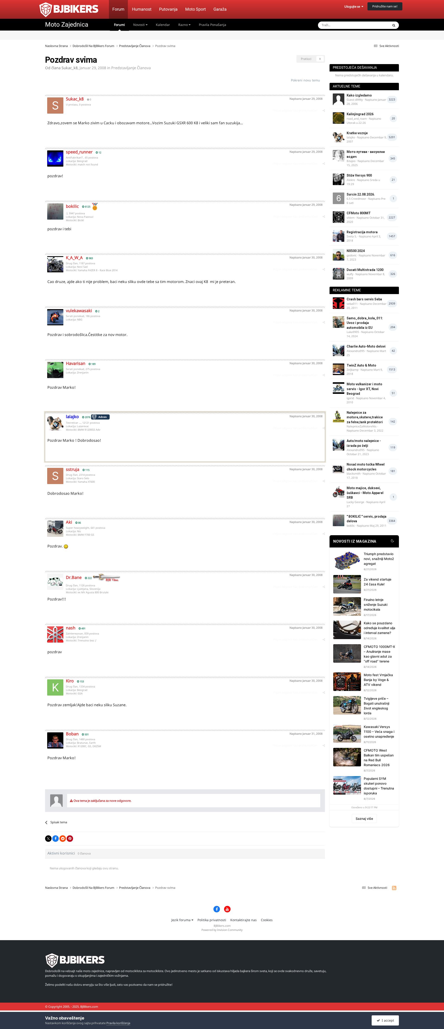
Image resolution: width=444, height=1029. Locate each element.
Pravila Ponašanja (212, 24)
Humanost (141, 9)
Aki (69, 522)
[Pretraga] (394, 25)
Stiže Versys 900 (359, 175)
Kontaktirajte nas (243, 920)
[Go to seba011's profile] (338, 303)
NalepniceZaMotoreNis (361, 426)
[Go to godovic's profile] (338, 255)
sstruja (72, 469)
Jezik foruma (181, 920)
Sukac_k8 (70, 67)
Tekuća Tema (373, 25)
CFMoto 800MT (359, 213)
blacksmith (354, 474)
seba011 (352, 304)
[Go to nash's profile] (55, 634)
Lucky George (355, 502)
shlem (351, 218)
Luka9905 (353, 332)
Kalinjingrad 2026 (360, 114)
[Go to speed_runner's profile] (55, 158)
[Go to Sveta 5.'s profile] (338, 236)
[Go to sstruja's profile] (55, 476)
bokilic (72, 206)
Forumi (119, 24)
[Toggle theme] (392, 541)
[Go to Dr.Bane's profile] (55, 582)
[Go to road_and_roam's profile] (338, 118)
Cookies (267, 920)
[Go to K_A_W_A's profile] (55, 264)
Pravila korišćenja (118, 1023)
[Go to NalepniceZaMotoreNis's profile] (338, 416)
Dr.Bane (74, 577)
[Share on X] (48, 838)
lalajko (351, 137)
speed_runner (79, 152)
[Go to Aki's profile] (55, 529)
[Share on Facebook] (55, 838)
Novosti (139, 24)
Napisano (306, 99)
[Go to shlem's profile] (338, 217)
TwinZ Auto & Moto (361, 365)
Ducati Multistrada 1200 (365, 270)
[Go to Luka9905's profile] (338, 322)
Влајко (351, 161)
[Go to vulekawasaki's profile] (55, 317)
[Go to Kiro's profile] (55, 687)
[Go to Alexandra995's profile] (338, 350)
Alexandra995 (356, 351)
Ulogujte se (352, 6)
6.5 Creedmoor (356, 199)
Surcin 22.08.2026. (361, 194)
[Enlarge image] (66, 546)
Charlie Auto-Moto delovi (366, 346)
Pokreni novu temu (305, 80)
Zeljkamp (352, 370)
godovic (352, 255)
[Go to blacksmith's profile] (338, 468)
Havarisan (75, 363)
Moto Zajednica (66, 24)
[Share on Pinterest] (70, 838)
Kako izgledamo (359, 95)
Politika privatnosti (211, 920)
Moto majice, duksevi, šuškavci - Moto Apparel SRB (365, 492)
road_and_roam (357, 119)
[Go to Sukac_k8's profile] (55, 105)
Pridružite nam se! (385, 6)
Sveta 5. (352, 236)
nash (70, 628)
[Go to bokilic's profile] (55, 211)
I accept (387, 1020)
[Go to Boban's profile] (55, 740)
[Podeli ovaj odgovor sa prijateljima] (324, 110)
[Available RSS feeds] (394, 888)
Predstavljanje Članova (131, 67)
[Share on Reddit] (62, 838)
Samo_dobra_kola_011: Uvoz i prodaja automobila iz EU (365, 323)
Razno (183, 24)
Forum (118, 9)
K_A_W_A (74, 257)
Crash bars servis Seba (364, 299)
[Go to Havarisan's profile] (55, 370)
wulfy (350, 274)
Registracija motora (362, 232)
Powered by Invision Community (222, 930)
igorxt (350, 398)
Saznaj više (364, 819)
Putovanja (168, 9)
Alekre (351, 180)
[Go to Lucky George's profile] (338, 492)
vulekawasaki (79, 310)
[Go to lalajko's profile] (55, 423)
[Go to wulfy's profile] (338, 274)
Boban (72, 734)
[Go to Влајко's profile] (338, 156)
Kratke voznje (357, 133)
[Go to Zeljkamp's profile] (338, 369)
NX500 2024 (356, 251)
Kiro (70, 681)
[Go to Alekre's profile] (338, 179)
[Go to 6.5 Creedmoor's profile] (338, 198)
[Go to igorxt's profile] (338, 388)
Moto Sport (195, 9)
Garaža (220, 9)
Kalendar (163, 24)
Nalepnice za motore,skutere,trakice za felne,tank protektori (365, 417)
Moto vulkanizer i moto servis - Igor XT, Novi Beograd (364, 388)
